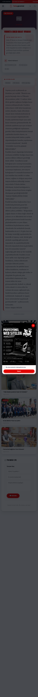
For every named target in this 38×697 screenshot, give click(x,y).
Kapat (19, 371)
